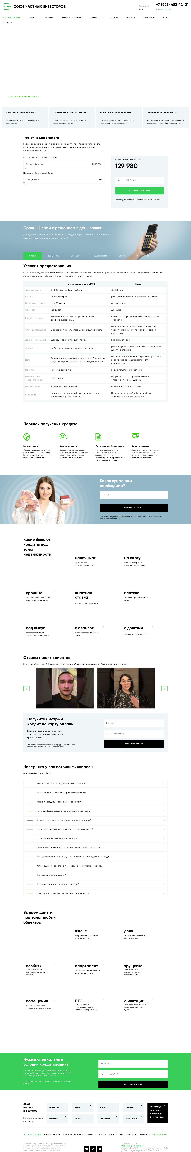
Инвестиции (149, 17)
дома (77, 1107)
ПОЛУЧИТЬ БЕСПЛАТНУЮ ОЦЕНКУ (23, 96)
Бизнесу (33, 17)
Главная (11, 35)
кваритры (54, 1107)
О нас (166, 17)
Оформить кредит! (133, 507)
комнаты (53, 1119)
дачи (102, 1107)
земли (78, 1119)
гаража (130, 1107)
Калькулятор (96, 17)
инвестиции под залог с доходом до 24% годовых (156, 1112)
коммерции (131, 1119)
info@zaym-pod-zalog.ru (132, 1146)
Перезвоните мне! (133, 1084)
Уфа (141, 10)
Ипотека (49, 17)
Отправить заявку (134, 744)
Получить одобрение (139, 190)
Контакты (7, 23)
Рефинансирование (71, 17)
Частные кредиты (11, 17)
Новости (130, 17)
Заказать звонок (164, 10)
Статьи (114, 17)
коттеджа (105, 1119)
